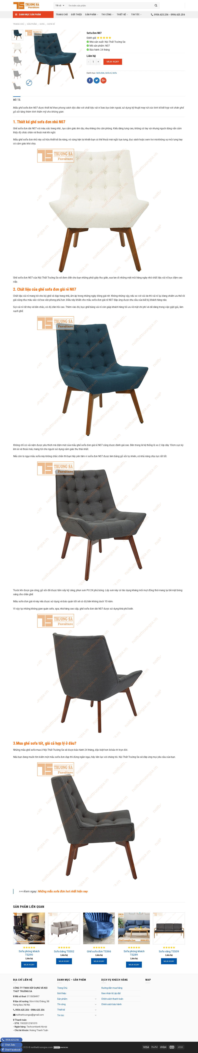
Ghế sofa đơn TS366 (99, 951)
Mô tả (17, 99)
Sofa (42, 24)
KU (14, 1035)
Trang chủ (18, 24)
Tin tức (135, 14)
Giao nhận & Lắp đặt (111, 993)
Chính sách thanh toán (112, 999)
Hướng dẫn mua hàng (111, 988)
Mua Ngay (113, 61)
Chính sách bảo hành (111, 1004)
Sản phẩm (90, 14)
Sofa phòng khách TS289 (134, 953)
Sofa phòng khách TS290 (29, 953)
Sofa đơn (100, 73)
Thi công (106, 14)
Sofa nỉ (51, 24)
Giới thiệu (76, 14)
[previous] (30, 58)
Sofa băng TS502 (64, 951)
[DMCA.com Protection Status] (61, 1047)
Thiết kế (121, 14)
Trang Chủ (62, 14)
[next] (77, 58)
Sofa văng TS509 (169, 951)
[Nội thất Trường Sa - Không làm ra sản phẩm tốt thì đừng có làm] (31, 5)
